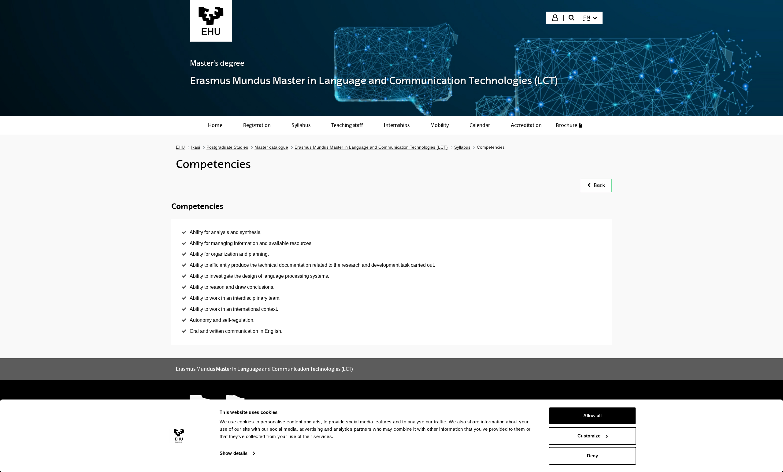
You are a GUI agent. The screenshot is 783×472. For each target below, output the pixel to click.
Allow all (592, 415)
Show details (233, 453)
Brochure (566, 125)
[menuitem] (590, 18)
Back (599, 185)
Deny (592, 455)
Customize (588, 435)
